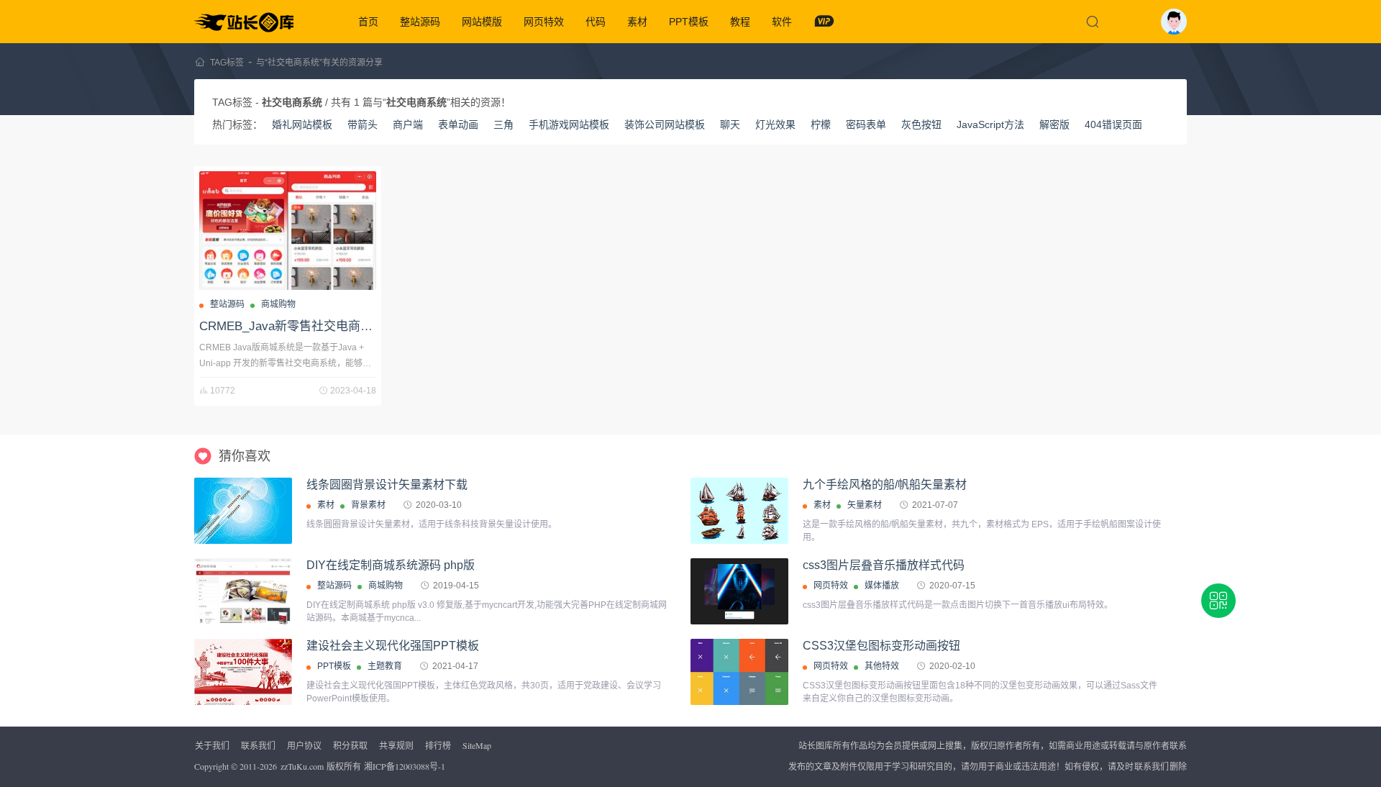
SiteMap (476, 745)
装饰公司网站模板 (664, 124)
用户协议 (304, 745)
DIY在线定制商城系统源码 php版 (390, 565)
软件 (782, 21)
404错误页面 (1113, 124)
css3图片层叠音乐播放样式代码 (884, 565)
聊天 (730, 124)
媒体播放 (882, 586)
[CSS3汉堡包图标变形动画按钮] (739, 672)
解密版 (1054, 124)
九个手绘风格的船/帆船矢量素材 (885, 484)
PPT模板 (688, 21)
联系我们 (258, 745)
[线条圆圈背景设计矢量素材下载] (243, 511)
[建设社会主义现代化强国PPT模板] (243, 694)
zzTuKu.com (302, 766)
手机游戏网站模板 (569, 124)
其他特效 (882, 666)
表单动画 (458, 124)
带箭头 (362, 124)
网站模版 (482, 21)
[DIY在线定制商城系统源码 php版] (243, 591)
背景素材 (368, 505)
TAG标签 (227, 63)
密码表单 (866, 124)
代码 (595, 21)
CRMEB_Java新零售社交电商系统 (292, 326)
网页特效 (544, 21)
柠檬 (821, 124)
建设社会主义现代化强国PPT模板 (392, 646)
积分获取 (350, 745)
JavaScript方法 (990, 124)
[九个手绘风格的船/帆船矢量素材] (739, 511)
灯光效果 (775, 124)
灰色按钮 (921, 124)
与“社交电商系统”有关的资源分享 (319, 63)
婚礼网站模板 (302, 124)
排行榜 (438, 745)
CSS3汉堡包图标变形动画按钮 (881, 646)
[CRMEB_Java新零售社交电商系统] (287, 230)
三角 (503, 124)
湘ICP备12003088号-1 (404, 766)
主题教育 (385, 666)
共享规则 (396, 745)
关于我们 (212, 745)
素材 (637, 21)
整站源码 (420, 21)
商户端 (408, 124)
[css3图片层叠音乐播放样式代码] (739, 591)
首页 (368, 21)
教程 (740, 21)
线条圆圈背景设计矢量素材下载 (387, 484)
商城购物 (278, 304)
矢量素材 (864, 505)
